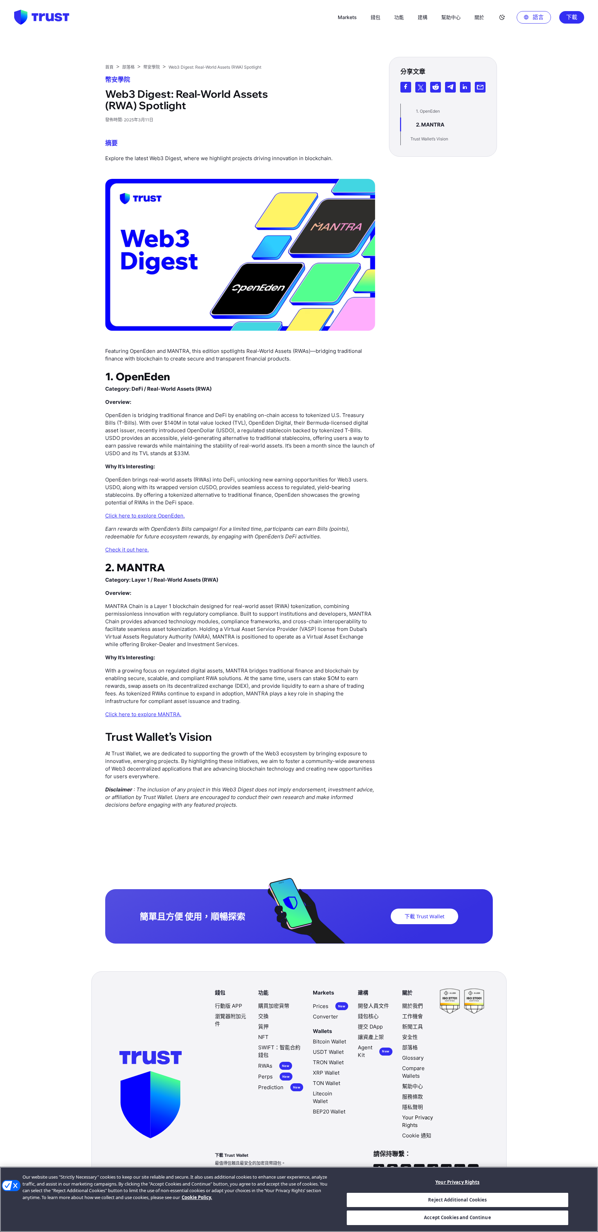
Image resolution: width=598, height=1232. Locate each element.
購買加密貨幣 (273, 1006)
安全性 (410, 1037)
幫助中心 (412, 1086)
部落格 (410, 1047)
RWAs (273, 1065)
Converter (325, 1016)
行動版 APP (228, 1006)
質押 (263, 1026)
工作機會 (412, 1016)
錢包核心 (368, 1016)
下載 (571, 17)
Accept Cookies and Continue (457, 1217)
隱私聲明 (412, 1107)
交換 (263, 1016)
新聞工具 (412, 1026)
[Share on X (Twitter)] (420, 87)
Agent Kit (373, 1051)
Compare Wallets (413, 1072)
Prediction (279, 1087)
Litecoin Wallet (322, 1097)
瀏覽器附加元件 (230, 1020)
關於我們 (412, 1006)
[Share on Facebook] (405, 87)
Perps (274, 1076)
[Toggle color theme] (502, 17)
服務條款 (412, 1096)
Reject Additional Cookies (457, 1200)
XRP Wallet (326, 1072)
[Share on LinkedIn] (465, 87)
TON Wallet (326, 1083)
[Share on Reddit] (435, 87)
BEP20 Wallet (329, 1111)
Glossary (413, 1058)
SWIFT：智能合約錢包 (279, 1051)
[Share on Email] (480, 87)
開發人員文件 (373, 1006)
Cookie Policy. (197, 1197)
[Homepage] (41, 17)
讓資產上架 (371, 1037)
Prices (329, 1006)
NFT (263, 1037)
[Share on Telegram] (450, 87)
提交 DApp (370, 1026)
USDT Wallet (328, 1052)
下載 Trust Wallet (424, 916)
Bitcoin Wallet (329, 1041)
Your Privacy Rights (457, 1182)
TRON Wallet (328, 1062)
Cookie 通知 (416, 1135)
